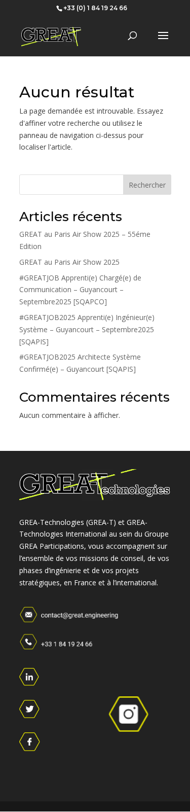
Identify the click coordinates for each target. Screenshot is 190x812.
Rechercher (147, 185)
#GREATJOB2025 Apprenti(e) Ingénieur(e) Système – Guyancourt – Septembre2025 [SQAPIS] (87, 329)
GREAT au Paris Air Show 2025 (69, 262)
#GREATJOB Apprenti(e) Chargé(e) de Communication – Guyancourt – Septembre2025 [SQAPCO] (80, 290)
